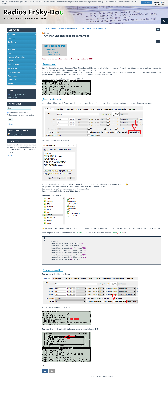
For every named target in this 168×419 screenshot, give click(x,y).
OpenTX (22, 61)
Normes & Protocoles (22, 57)
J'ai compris (146, 3)
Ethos (22, 46)
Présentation (50, 49)
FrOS (22, 53)
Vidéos (22, 83)
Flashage (22, 49)
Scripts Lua (22, 80)
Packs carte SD (22, 64)
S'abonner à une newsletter (19, 112)
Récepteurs (22, 76)
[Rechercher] (164, 21)
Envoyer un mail (16, 134)
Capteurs (22, 38)
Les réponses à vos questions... (16, 96)
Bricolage (22, 34)
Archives (10, 124)
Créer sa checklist (52, 52)
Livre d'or (10, 155)
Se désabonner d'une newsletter (21, 115)
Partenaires (22, 68)
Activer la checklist (53, 55)
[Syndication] (43, 33)
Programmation (22, 72)
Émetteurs (22, 42)
